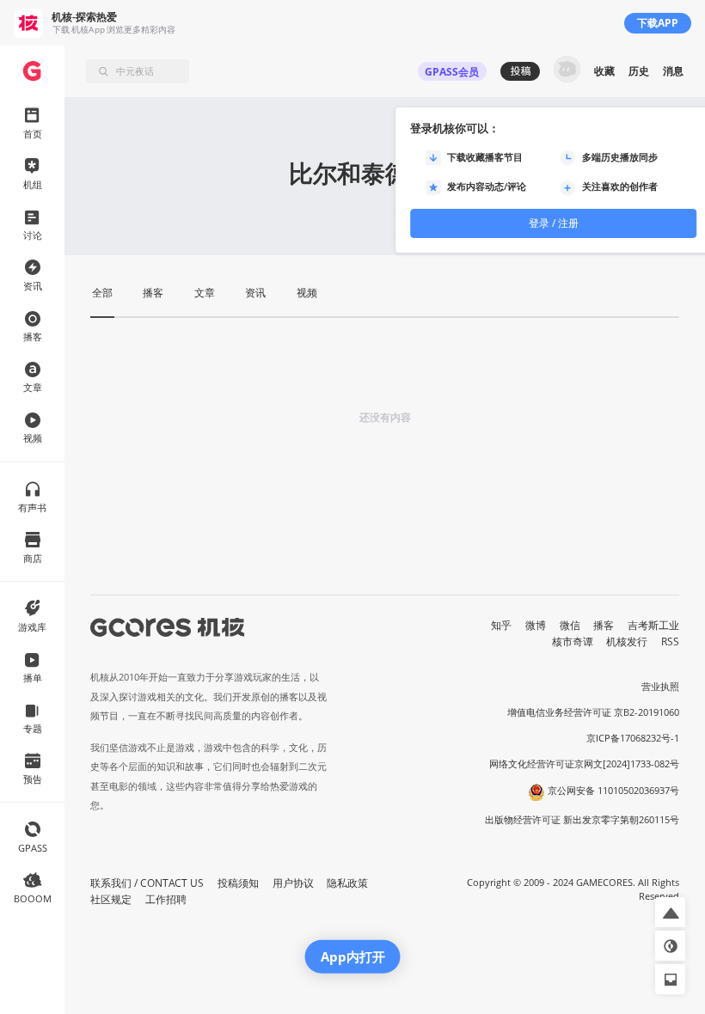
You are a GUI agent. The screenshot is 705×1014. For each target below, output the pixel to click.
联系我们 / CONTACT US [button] (147, 883)
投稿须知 (238, 883)
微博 (535, 625)
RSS (670, 641)
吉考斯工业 (653, 625)
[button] (670, 912)
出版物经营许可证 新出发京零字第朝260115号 (582, 820)
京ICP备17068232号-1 (632, 738)
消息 (673, 71)
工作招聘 (166, 899)
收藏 (604, 71)
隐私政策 (347, 883)
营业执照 (660, 687)
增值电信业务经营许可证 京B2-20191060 (593, 712)
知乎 (501, 625)
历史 (638, 71)
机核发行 (626, 641)
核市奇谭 (572, 641)
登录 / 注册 (554, 223)
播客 (603, 625)
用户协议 (293, 883)
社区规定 (111, 899)
